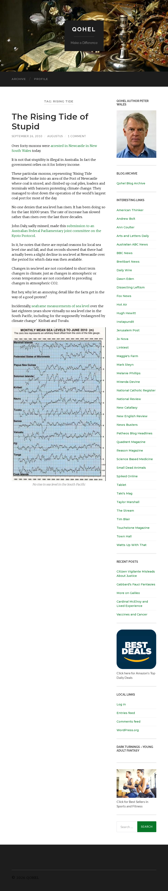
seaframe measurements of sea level (60, 306)
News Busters (127, 425)
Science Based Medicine (135, 459)
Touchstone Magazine (133, 528)
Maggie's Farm (127, 356)
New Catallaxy (127, 407)
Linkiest (123, 347)
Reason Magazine (130, 450)
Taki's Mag (124, 493)
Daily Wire (124, 270)
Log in (121, 704)
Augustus (55, 136)
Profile (41, 79)
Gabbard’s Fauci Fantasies (136, 584)
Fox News (124, 296)
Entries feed (126, 713)
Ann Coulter (125, 227)
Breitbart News (128, 261)
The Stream (125, 510)
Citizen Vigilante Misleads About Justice (136, 574)
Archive (19, 79)
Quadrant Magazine (131, 442)
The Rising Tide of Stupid (50, 121)
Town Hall (124, 536)
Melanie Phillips (129, 373)
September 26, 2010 (27, 136)
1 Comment (77, 136)
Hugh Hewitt (126, 313)
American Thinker (130, 210)
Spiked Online (127, 476)
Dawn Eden (125, 279)
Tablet (121, 485)
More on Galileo (128, 593)
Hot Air (122, 304)
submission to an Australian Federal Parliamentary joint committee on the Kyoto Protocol (56, 231)
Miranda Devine (128, 382)
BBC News (125, 253)
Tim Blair (123, 519)
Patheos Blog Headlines (134, 433)
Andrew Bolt (126, 219)
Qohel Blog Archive (131, 183)
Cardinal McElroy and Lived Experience (132, 604)
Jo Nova (122, 339)
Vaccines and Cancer (132, 614)
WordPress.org (128, 730)
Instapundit (125, 322)
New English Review (132, 416)
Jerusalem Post (128, 330)
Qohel (84, 29)
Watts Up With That (131, 545)
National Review (129, 399)
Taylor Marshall (128, 502)
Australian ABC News (132, 244)
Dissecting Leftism (131, 287)
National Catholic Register (136, 390)
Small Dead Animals (131, 468)
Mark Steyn (125, 364)
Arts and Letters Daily (133, 236)
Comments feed (128, 721)
